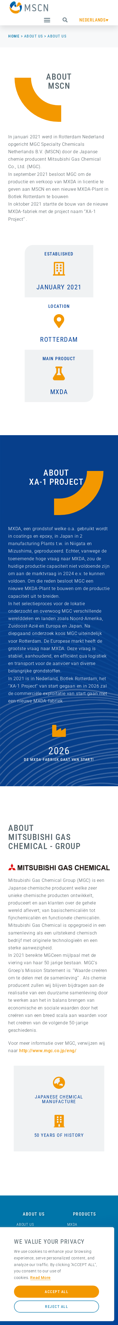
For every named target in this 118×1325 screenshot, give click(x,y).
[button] (47, 20)
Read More (40, 1277)
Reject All (56, 1306)
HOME (13, 36)
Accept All (56, 1291)
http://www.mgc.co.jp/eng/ (48, 1050)
